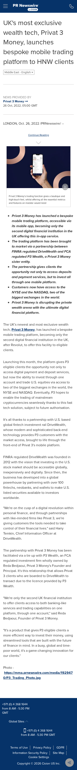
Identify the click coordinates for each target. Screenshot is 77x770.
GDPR (60, 747)
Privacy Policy (42, 747)
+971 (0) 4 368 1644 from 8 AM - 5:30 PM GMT (38, 732)
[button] (38, 167)
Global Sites (17, 721)
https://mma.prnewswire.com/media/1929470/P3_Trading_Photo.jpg (38, 675)
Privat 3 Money (23, 329)
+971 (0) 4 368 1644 (15, 704)
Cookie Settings (38, 757)
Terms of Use (19, 747)
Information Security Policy (30, 753)
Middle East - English (17, 72)
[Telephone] (71, 6)
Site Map (58, 753)
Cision (46, 763)
